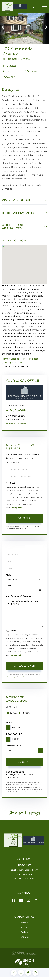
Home (5, 359)
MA (23, 359)
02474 (20, 362)
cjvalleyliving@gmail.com (24, 870)
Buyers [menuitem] (24, 927)
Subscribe (24, 518)
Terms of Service (23, 677)
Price (9, 722)
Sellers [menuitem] (24, 932)
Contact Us (10, 424)
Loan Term (12, 707)
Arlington (9, 362)
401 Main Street (24, 877)
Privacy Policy (16, 508)
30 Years (13, 713)
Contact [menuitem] (24, 937)
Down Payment (14, 734)
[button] (4, 27)
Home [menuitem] (24, 923)
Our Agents (21, 424)
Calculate (24, 762)
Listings (15, 359)
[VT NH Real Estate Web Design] (24, 963)
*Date (8, 575)
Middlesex (33, 359)
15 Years (26, 713)
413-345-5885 (33, 6)
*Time (8, 585)
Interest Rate (13, 745)
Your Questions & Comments (19, 596)
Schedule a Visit (33, 547)
